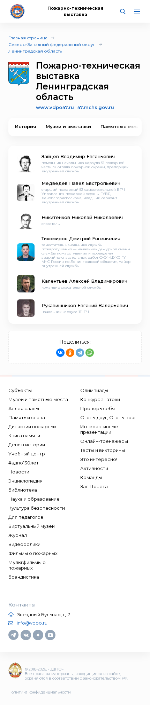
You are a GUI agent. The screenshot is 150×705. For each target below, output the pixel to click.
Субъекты (20, 390)
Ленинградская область (35, 51)
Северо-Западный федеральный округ (51, 44)
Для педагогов (25, 517)
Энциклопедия (25, 481)
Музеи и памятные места (38, 399)
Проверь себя (97, 408)
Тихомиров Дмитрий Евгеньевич (81, 238)
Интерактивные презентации (99, 429)
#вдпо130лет (23, 462)
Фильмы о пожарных (33, 553)
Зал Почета (94, 486)
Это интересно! (98, 459)
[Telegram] (80, 352)
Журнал (17, 535)
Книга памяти (24, 435)
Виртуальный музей (31, 526)
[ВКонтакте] (60, 352)
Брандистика (23, 577)
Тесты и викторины (102, 450)
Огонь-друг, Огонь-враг (108, 417)
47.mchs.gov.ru (95, 107)
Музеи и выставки (68, 126)
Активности (94, 468)
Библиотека (22, 490)
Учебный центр (26, 453)
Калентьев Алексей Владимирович (84, 281)
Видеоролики (24, 544)
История (25, 126)
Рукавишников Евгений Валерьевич (85, 305)
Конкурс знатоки (100, 399)
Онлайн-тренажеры (104, 441)
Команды (91, 477)
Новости (18, 472)
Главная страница (27, 37)
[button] (131, 127)
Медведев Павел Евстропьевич (81, 183)
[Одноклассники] (70, 352)
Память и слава (26, 417)
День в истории (26, 444)
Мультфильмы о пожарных (27, 565)
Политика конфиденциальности (39, 692)
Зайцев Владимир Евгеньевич (78, 156)
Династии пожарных (32, 426)
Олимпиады (94, 390)
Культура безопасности (36, 508)
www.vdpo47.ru (55, 107)
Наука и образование (34, 499)
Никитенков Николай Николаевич (82, 217)
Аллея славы (23, 408)
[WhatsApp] (89, 352)
